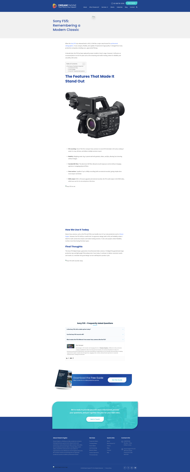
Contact (109, 450)
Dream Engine (65, 6)
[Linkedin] (66, 358)
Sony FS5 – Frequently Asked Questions (77, 71)
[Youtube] (71, 358)
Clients (109, 445)
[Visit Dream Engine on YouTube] (135, 467)
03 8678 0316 (119, 3)
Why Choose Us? (111, 443)
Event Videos (92, 445)
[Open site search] (136, 7)
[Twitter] (69, 358)
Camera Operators (94, 452)
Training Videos (93, 443)
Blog (108, 448)
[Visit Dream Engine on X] (128, 467)
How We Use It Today (73, 67)
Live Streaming (93, 448)
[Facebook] (73, 358)
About (108, 441)
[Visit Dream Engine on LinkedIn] (131, 467)
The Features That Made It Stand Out (75, 66)
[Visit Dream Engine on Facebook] (124, 467)
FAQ (108, 452)
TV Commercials (93, 454)
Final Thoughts (72, 69)
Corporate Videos (93, 441)
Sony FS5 (73, 43)
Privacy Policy (108, 468)
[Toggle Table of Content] (83, 64)
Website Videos (93, 450)
